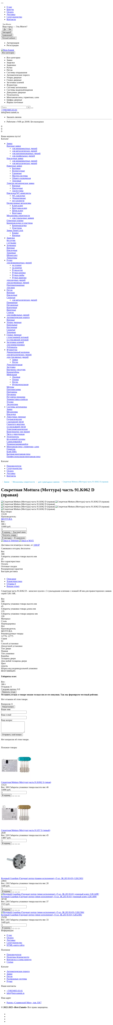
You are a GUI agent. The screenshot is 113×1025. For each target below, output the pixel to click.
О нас (9, 7)
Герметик (11, 449)
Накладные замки (15, 158)
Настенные (12, 327)
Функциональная (20, 384)
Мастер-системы (20, 176)
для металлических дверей (24, 151)
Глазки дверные (14, 335)
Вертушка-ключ (19, 208)
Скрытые (11, 297)
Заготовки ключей (15, 342)
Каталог (5, 967)
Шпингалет (12, 255)
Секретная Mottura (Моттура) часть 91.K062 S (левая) (26, 782)
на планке (16, 265)
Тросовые (16, 181)
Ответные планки (15, 220)
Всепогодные (18, 171)
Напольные (12, 325)
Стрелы (10, 312)
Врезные (16, 186)
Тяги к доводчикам (16, 434)
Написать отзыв (8, 692)
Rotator (15, 233)
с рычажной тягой (15, 422)
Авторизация (13, 43)
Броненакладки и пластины (20, 223)
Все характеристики (10, 561)
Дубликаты (12, 347)
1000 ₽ (36, 545)
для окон (11, 287)
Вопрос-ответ (13, 586)
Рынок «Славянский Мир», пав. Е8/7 (24, 1002)
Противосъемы (14, 389)
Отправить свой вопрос (12, 735)
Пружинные (12, 305)
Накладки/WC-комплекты (19, 193)
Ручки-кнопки (19, 273)
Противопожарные (16, 285)
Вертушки (17, 213)
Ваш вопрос (6, 720)
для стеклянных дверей (18, 357)
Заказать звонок (14, 117)
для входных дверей (16, 280)
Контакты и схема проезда (19, 959)
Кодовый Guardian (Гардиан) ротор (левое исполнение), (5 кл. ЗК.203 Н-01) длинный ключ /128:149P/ (49, 896)
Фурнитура (12, 350)
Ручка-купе (17, 270)
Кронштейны (13, 372)
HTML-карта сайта (15, 945)
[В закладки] (16, 910)
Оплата (10, 12)
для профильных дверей (23, 156)
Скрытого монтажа (16, 424)
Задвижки (11, 245)
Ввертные (11, 310)
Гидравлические (14, 419)
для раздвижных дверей (18, 282)
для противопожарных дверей (26, 153)
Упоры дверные (14, 322)
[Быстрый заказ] (13, 910)
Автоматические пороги (18, 317)
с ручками (11, 243)
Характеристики (14, 581)
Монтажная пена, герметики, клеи (23, 446)
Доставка (11, 14)
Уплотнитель (13, 436)
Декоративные (19, 198)
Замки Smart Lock (15, 230)
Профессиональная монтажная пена (23, 456)
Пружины (11, 394)
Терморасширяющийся (17, 444)
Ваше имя (5, 709)
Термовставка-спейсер (17, 399)
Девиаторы (12, 258)
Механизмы (12, 412)
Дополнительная (14, 364)
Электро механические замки (20, 183)
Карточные (12, 307)
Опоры (15, 379)
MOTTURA (6, 519)
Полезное (5, 950)
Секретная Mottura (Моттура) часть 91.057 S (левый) (25, 830)
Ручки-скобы (18, 275)
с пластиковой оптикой (18, 337)
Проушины (12, 392)
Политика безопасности (18, 957)
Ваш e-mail (6, 715)
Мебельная (12, 374)
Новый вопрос (8, 707)
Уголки (10, 402)
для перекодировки (16, 345)
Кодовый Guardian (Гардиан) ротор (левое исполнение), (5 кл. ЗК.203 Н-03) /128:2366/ (41, 915)
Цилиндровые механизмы (19, 203)
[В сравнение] (19, 910)
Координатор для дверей (18, 432)
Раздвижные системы (17, 979)
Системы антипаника (17, 407)
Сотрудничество (14, 17)
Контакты (11, 19)
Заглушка (11, 367)
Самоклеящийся (14, 441)
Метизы (10, 387)
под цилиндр (18, 200)
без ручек (11, 240)
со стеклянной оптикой (18, 340)
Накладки (11, 414)
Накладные (17, 188)
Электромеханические (17, 429)
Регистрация (12, 45)
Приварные (12, 302)
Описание (11, 579)
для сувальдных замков (23, 218)
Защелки (11, 238)
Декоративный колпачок (18, 352)
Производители (14, 466)
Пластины (17, 228)
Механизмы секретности (18, 215)
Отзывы (11, 584)
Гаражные (17, 173)
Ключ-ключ (17, 205)
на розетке (17, 268)
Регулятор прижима (16, 397)
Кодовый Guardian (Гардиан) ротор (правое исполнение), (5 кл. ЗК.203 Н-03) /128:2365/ (42, 878)
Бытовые (16, 168)
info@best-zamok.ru (15, 993)
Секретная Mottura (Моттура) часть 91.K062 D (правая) (85, 482)
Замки (9, 143)
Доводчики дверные (16, 417)
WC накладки (18, 195)
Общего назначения (21, 178)
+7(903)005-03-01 (9, 110)
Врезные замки (14, 146)
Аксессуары (17, 191)
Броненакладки (19, 225)
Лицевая (16, 377)
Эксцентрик (12, 404)
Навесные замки (14, 166)
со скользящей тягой (16, 427)
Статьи (10, 962)
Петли (10, 290)
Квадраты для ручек (16, 369)
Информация (7, 930)
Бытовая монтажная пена (18, 454)
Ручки (9, 260)
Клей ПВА (12, 451)
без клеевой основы (16, 439)
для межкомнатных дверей (24, 148)
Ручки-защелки (19, 277)
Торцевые (11, 253)
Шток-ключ (17, 210)
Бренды (10, 9)
